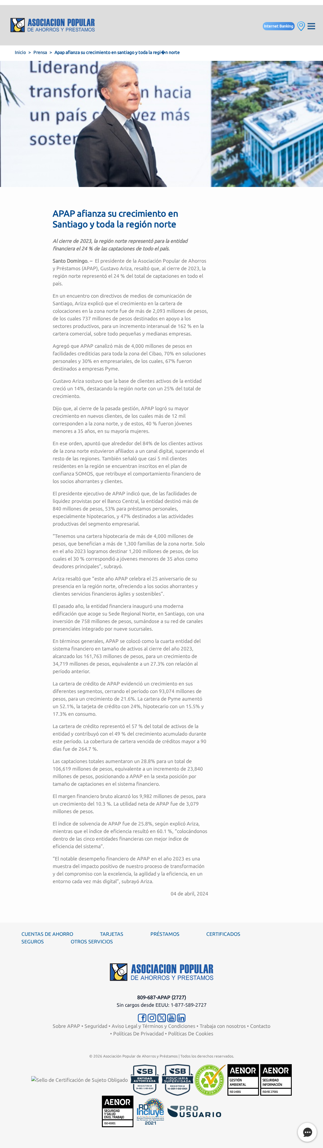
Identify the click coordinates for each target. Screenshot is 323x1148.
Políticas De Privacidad (138, 1033)
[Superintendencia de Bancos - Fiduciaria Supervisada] (177, 1079)
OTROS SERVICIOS (92, 941)
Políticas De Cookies (190, 1033)
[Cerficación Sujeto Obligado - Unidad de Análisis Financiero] (80, 1079)
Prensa (40, 52)
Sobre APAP (66, 1026)
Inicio (20, 52)
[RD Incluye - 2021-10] (150, 1111)
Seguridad (96, 1026)
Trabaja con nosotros (223, 1026)
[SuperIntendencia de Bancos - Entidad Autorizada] (145, 1079)
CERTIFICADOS (223, 934)
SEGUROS (32, 941)
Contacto (260, 1026)
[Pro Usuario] (194, 1111)
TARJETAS (111, 934)
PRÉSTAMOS (164, 934)
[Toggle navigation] (311, 25)
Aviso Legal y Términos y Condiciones (153, 1026)
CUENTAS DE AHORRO (47, 934)
